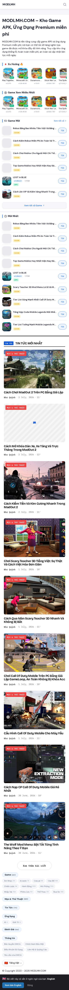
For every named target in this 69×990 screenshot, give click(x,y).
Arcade (24, 881)
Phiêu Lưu (26, 892)
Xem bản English (13, 985)
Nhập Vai (10, 892)
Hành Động (29, 886)
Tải (62, 130)
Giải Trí (17, 922)
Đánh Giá (12, 929)
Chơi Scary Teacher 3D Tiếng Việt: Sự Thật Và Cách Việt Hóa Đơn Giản (33, 562)
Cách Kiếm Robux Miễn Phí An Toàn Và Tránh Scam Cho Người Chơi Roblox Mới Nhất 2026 (34, 140)
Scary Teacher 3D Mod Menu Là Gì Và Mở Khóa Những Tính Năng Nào (34, 287)
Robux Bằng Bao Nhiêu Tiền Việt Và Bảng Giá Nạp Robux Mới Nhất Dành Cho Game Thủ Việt (34, 128)
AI (6, 922)
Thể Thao (43, 892)
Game (10, 874)
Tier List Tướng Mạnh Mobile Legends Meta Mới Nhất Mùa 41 (34, 324)
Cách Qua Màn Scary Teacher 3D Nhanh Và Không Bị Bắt (34, 620)
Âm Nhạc (9, 881)
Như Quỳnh (9, 397)
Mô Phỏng (46, 886)
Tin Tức (11, 907)
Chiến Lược (10, 886)
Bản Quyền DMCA (12, 944)
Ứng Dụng (10, 916)
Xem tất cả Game (33, 205)
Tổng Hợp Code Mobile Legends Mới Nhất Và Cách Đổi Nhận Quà (34, 312)
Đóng (30, 985)
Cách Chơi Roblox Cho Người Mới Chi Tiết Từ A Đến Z (34, 153)
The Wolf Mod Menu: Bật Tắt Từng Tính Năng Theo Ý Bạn (31, 846)
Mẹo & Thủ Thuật (16, 899)
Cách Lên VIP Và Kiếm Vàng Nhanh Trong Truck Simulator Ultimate (34, 191)
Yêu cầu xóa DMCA (13, 955)
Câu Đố (53, 881)
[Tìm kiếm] (64, 4)
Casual (38, 881)
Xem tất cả (59, 121)
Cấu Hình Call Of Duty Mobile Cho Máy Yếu (33, 733)
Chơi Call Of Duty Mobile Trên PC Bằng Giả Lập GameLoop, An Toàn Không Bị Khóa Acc (34, 677)
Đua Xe (58, 892)
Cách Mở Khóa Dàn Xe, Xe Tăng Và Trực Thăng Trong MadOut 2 (31, 447)
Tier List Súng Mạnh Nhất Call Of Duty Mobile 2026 (34, 299)
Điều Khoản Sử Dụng (13, 949)
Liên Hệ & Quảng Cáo (37, 949)
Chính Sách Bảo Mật (34, 944)
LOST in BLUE (19, 177)
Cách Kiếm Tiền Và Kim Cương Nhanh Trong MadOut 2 (34, 505)
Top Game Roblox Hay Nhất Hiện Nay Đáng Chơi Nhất (34, 165)
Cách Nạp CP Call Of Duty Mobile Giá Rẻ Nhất (31, 788)
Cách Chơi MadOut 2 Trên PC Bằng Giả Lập (33, 392)
